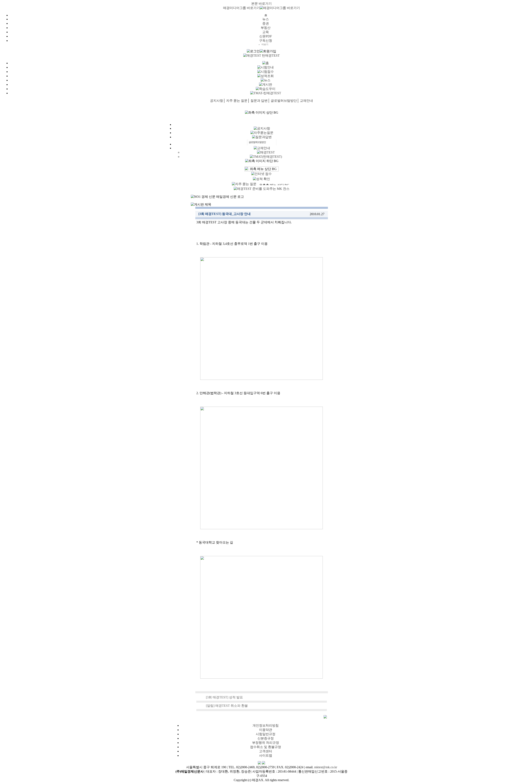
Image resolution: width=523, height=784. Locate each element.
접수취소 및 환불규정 (265, 747)
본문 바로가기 (261, 3)
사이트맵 (265, 755)
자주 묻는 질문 (236, 100)
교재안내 (306, 100)
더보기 (265, 44)
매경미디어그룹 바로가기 (241, 8)
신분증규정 (265, 738)
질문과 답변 (259, 100)
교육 (265, 32)
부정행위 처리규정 (265, 742)
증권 (265, 23)
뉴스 (265, 19)
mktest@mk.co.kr (325, 767)
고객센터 (265, 751)
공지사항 (216, 100)
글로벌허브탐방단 (284, 100)
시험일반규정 (265, 734)
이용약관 (265, 729)
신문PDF (265, 36)
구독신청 (265, 40)
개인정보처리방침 (266, 725)
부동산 (265, 27)
